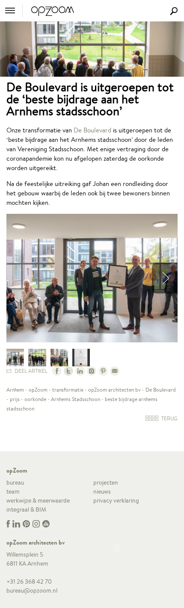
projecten (105, 482)
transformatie (67, 389)
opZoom (38, 389)
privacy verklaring (116, 500)
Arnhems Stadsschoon (75, 399)
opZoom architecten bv (114, 389)
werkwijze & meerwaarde (38, 500)
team (13, 491)
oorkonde (35, 399)
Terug (169, 418)
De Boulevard (92, 130)
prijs (15, 399)
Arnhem (15, 389)
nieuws (102, 491)
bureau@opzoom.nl (31, 590)
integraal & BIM (26, 509)
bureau (15, 482)
